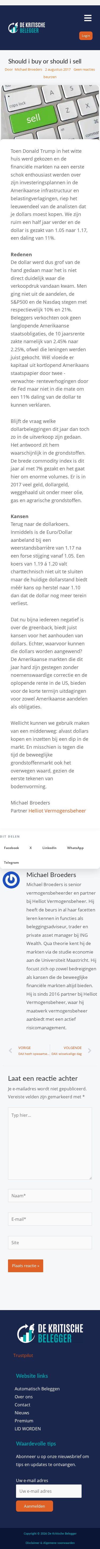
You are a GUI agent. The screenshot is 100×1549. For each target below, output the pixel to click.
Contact (22, 1404)
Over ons (24, 1396)
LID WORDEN (28, 1428)
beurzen (50, 76)
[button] (11, 848)
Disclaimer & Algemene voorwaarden (50, 1543)
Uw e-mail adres (32, 1480)
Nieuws (22, 1412)
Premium (24, 1420)
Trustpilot (23, 1355)
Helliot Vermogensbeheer (57, 810)
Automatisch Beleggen (37, 1388)
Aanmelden (34, 1506)
